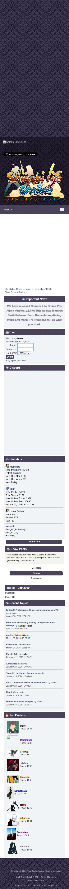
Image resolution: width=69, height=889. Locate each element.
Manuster (25, 777)
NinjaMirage (20, 791)
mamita (27, 644)
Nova (23, 804)
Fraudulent (22, 832)
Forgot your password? (16, 360)
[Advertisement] (34, 34)
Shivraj (24, 751)
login (16, 341)
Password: (11, 349)
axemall (10, 526)
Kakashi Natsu (25, 625)
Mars (22, 725)
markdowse (11, 613)
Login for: (12, 353)
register (26, 341)
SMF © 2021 (33, 877)
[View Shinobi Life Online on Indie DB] (14, 142)
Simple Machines (48, 877)
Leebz (25, 654)
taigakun (24, 818)
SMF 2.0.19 (21, 877)
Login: (13, 345)
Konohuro (25, 846)
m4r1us (24, 763)
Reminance (26, 740)
